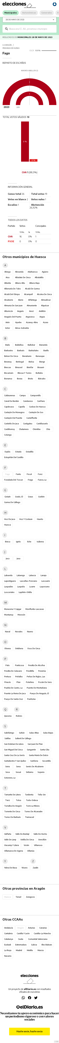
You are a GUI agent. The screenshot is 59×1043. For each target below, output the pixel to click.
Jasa (18, 558)
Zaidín (35, 868)
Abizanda (19, 272)
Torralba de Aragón (13, 806)
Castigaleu (27, 423)
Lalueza (32, 575)
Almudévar (46, 300)
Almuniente (32, 305)
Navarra (7, 956)
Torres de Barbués (12, 817)
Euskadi (7, 945)
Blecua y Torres (24, 373)
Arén (8, 322)
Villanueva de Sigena (13, 851)
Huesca (7, 525)
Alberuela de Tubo (12, 288)
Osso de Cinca (33, 648)
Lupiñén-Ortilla (25, 592)
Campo (23, 395)
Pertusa (7, 676)
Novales (18, 631)
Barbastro (8, 350)
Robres (19, 716)
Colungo (8, 435)
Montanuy (8, 615)
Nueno (30, 631)
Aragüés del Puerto (12, 317)
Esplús (7, 452)
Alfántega (32, 300)
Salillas (8, 738)
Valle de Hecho (40, 834)
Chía (48, 429)
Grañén (41, 496)
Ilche (29, 541)
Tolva (18, 800)
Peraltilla (30, 671)
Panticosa (19, 665)
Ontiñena (19, 648)
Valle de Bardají (22, 834)
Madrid (19, 950)
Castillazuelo (42, 423)
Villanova (38, 845)
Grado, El (19, 496)
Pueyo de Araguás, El (39, 693)
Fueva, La (42, 480)
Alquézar (45, 305)
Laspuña (21, 586)
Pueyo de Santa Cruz (13, 699)
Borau (19, 378)
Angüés (20, 311)
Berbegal (20, 362)
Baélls (46, 350)
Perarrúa (42, 671)
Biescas (7, 367)
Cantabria (8, 933)
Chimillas (37, 429)
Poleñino (30, 682)
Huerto (40, 519)
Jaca (7, 558)
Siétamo (29, 772)
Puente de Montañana (37, 688)
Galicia (34, 945)
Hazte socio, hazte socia (29, 1031)
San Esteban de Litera (13, 744)
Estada (18, 452)
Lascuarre (45, 581)
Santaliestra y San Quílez (15, 761)
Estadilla (29, 452)
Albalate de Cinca (23, 277)
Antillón (42, 311)
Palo (8, 665)
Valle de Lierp (10, 839)
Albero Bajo (34, 283)
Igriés (18, 541)
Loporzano (45, 586)
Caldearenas (9, 395)
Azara (45, 322)
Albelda (7, 283)
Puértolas (31, 699)
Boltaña (39, 373)
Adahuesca (32, 272)
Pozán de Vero (45, 682)
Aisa (7, 277)
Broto (30, 378)
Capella (21, 407)
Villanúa (30, 851)
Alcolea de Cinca (44, 294)
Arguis (42, 317)
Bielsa (31, 362)
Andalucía (8, 928)
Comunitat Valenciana (37, 939)
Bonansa (8, 378)
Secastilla (46, 761)
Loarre (32, 586)
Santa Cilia (44, 749)
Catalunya (8, 939)
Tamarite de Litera (12, 794)
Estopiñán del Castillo (13, 457)
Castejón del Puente (13, 418)
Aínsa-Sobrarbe (22, 328)
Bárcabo (41, 378)
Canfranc (41, 401)
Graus (30, 496)
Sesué (18, 772)
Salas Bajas (48, 733)
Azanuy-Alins (32, 322)
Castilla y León (23, 933)
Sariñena (34, 761)
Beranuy (8, 362)
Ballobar (31, 345)
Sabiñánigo (9, 733)
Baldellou (19, 345)
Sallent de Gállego (23, 738)
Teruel (18, 897)
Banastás (43, 345)
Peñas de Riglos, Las (36, 676)
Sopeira (41, 772)
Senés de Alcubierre (35, 766)
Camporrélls (35, 395)
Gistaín (8, 496)
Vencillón (42, 839)
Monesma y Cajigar (12, 609)
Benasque (40, 356)
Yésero (25, 868)
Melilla (30, 950)
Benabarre (26, 356)
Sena (18, 766)
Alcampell (28, 294)
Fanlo (18, 474)
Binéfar (30, 367)
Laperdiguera (10, 581)
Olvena (7, 648)
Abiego (7, 272)
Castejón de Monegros (14, 412)
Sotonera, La (9, 778)
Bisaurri (40, 367)
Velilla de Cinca (27, 839)
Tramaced (29, 817)
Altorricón (8, 311)
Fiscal (29, 474)
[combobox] (31, 29)
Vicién (26, 845)
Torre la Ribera (32, 806)
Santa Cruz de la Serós (14, 755)
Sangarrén (31, 749)
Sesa (8, 772)
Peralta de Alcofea (36, 665)
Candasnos (28, 401)
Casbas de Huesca (37, 407)
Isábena (40, 541)
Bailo (7, 345)
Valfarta (7, 834)
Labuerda (8, 575)
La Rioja (7, 950)
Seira (7, 766)
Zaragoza (30, 897)
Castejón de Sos (36, 412)
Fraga (30, 480)
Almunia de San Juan (13, 305)
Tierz (7, 800)
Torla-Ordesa (32, 800)
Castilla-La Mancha (42, 933)
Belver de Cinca (11, 356)
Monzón (21, 615)
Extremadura (20, 945)
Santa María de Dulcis (38, 755)
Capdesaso (9, 407)
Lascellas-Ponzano (28, 581)
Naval (7, 631)
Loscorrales (9, 592)
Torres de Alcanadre (33, 811)
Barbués (20, 350)
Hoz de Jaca (9, 519)
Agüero (45, 272)
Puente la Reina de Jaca (15, 693)
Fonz (40, 474)
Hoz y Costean (25, 519)
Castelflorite (31, 418)
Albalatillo (39, 277)
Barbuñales (34, 350)
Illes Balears (47, 945)
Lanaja (43, 575)
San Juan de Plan (35, 744)
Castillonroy (9, 429)
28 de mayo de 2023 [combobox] (15, 19)
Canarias (43, 928)
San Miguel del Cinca (13, 749)
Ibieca (7, 541)
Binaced (18, 367)
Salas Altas (34, 733)
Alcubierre (8, 300)
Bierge (42, 362)
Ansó (31, 311)
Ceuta (20, 939)
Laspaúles (8, 586)
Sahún (22, 733)
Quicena (7, 716)
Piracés (7, 682)
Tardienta (29, 794)
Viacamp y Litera (11, 845)
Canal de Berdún (11, 401)
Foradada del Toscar (13, 480)
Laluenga (21, 575)
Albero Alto (20, 283)
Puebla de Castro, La (13, 688)
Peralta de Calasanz (13, 671)
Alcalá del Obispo (12, 294)
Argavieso (30, 317)
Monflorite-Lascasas (34, 609)
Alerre (20, 300)
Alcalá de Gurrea (32, 288)
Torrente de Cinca (12, 811)
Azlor (7, 328)
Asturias (31, 928)
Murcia (41, 950)
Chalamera (23, 429)
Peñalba (18, 676)
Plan (18, 682)
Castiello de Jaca (11, 423)
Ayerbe (18, 322)
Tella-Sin (42, 794)
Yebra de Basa (10, 868)
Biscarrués (8, 373)
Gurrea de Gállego (12, 502)
